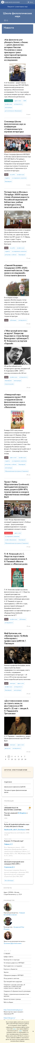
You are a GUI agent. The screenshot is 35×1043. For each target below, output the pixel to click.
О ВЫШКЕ (7, 953)
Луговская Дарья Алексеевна (12, 943)
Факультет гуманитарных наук (17, 7)
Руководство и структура (11, 960)
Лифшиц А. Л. (8, 844)
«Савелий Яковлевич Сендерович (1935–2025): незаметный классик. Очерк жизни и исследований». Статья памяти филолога (16, 270)
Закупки (6, 972)
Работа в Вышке (8, 1002)
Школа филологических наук (17, 14)
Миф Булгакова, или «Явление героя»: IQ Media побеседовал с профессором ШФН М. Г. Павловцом (16, 638)
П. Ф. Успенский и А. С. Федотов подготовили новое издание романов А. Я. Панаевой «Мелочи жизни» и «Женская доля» (16, 558)
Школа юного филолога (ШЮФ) (15, 787)
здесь (14, 1029)
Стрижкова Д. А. (9, 867)
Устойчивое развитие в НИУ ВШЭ (14, 963)
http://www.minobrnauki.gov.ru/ (13, 1010)
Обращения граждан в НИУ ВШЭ (13, 975)
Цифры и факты (8, 956)
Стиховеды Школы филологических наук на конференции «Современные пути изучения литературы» (15, 126)
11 (15, 759)
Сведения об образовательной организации (17, 991)
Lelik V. (15, 829)
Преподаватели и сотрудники (13, 966)
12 (19, 759)
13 (22, 759)
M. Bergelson (22, 813)
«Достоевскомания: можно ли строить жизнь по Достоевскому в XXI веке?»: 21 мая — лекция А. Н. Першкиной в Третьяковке (16, 707)
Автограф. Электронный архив (15, 770)
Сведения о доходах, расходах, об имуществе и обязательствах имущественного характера (14, 986)
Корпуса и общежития (10, 969)
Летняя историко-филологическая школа (15, 791)
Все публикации (9, 880)
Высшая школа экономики (12, 2)
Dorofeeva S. (22, 829)
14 (25, 759)
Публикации (9, 801)
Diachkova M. (8, 829)
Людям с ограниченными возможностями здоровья (16, 995)
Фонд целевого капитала (11, 978)
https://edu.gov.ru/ (9, 1018)
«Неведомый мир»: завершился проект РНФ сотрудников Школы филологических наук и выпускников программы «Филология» (15, 400)
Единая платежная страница (12, 999)
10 (12, 759)
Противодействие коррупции (13, 981)
